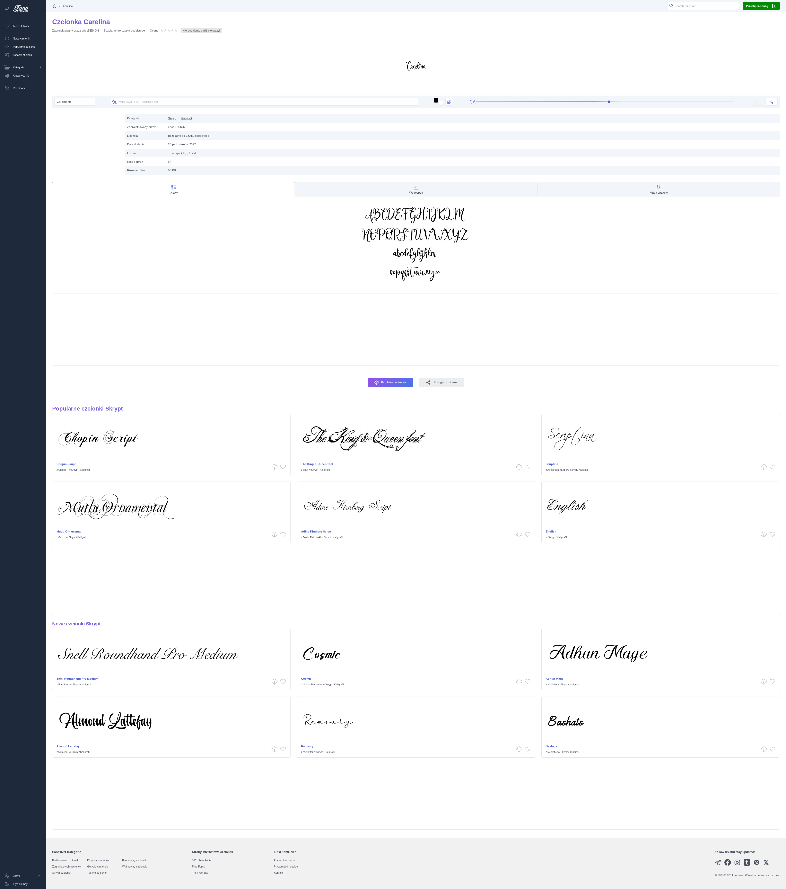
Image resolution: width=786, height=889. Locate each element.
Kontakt (278, 872)
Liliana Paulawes (312, 684)
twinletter (553, 684)
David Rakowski (312, 537)
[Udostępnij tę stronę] (771, 102)
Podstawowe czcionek (65, 860)
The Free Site (200, 872)
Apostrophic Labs (557, 469)
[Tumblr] (747, 864)
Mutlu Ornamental (68, 531)
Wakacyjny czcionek (134, 866)
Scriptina (552, 464)
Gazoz (62, 537)
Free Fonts (198, 866)
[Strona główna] (54, 5)
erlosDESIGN (90, 30)
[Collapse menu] (7, 8)
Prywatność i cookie (286, 866)
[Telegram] (718, 864)
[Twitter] (766, 864)
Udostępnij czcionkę (445, 382)
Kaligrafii (186, 118)
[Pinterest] (756, 864)
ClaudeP (63, 469)
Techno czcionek (97, 872)
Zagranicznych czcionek (66, 866)
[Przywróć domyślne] (757, 102)
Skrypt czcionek (61, 872)
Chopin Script (66, 464)
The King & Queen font (317, 464)
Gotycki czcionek (97, 866)
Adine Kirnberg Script (316, 531)
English (551, 531)
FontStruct (64, 684)
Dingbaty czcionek (98, 860)
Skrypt (172, 118)
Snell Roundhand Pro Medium (77, 678)
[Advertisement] (86, 142)
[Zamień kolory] (449, 102)
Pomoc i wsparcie (284, 860)
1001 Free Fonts (201, 860)
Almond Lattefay (68, 746)
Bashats (551, 746)
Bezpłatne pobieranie (393, 382)
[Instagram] (737, 864)
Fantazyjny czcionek (134, 860)
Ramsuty (307, 746)
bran (305, 469)
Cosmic (306, 678)
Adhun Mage (555, 678)
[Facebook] (727, 864)
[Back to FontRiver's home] (19, 8)
